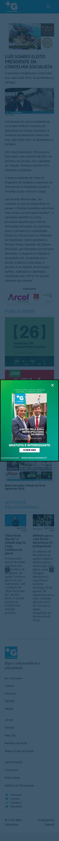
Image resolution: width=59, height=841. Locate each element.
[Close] (52, 385)
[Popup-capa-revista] (29, 381)
